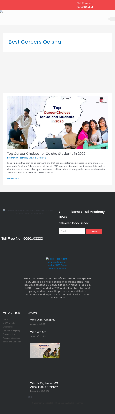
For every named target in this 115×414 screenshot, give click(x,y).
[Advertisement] (57, 72)
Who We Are (38, 332)
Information (12, 158)
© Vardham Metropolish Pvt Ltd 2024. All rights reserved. (57, 403)
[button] (109, 19)
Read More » (13, 178)
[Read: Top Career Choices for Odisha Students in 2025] (57, 122)
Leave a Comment (38, 158)
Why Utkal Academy (42, 319)
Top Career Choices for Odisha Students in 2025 (46, 153)
